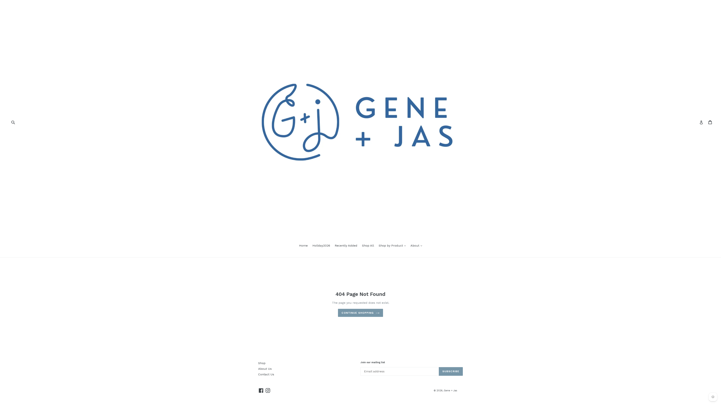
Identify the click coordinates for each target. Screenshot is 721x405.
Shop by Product (391, 245)
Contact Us (266, 374)
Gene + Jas (450, 390)
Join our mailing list (372, 362)
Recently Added (346, 245)
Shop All (368, 245)
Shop (261, 363)
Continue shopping (358, 312)
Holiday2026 (321, 245)
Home (303, 245)
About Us (265, 368)
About (415, 245)
